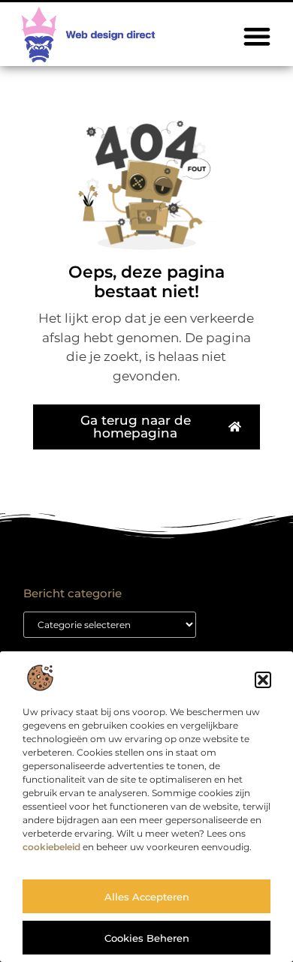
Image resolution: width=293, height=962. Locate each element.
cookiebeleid (51, 846)
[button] (262, 679)
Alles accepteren (146, 897)
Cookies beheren (146, 938)
